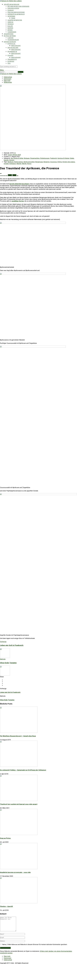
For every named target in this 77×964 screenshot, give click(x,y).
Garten (10, 38)
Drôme (59, 162)
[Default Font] (5, 175)
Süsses (10, 30)
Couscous (53, 162)
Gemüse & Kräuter (15, 20)
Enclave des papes (68, 162)
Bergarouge (39, 162)
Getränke (11, 16)
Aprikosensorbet (29, 162)
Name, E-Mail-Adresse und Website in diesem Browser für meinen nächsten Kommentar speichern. (34, 944)
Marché (18, 164)
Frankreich (12, 51)
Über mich (7, 80)
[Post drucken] (17, 175)
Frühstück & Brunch (16, 14)
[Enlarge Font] (6, 175)
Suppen (10, 28)
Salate (10, 26)
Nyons (29, 164)
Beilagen (27, 158)
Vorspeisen (12, 32)
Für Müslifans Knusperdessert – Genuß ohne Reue (18, 736)
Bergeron (46, 162)
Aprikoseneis (18, 162)
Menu (2, 70)
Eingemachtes (13, 8)
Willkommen (8, 82)
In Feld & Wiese (10, 36)
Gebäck (10, 22)
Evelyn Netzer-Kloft (14, 155)
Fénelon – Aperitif (6, 906)
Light (10, 175)
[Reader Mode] (1, 173)
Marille (24, 164)
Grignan (6, 164)
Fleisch (11, 10)
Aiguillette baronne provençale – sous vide (15, 872)
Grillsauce (12, 164)
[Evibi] (11, 1)
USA (9, 63)
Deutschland (13, 47)
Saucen (6, 160)
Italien (10, 55)
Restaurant (16, 45)
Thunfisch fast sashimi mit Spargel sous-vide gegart (18, 804)
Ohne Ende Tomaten (7, 700)
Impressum (7, 79)
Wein (13, 18)
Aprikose (11, 162)
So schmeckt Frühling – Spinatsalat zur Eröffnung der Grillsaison (23, 770)
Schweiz (11, 61)
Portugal (11, 44)
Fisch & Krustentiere (16, 12)
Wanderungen (13, 40)
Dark (14, 175)
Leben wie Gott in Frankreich (10, 692)
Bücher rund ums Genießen (18, 6)
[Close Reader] (1, 175)
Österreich (12, 59)
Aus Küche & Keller (11, 4)
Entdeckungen (10, 42)
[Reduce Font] (3, 175)
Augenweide (8, 34)
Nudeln (11, 24)
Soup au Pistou (5, 838)
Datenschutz (8, 77)
